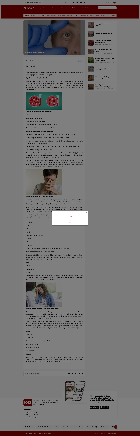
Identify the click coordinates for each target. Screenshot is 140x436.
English (70, 217)
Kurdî (70, 223)
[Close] (86, 212)
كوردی (70, 220)
